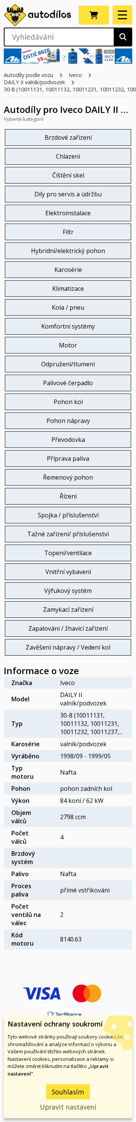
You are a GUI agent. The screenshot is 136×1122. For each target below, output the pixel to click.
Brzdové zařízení (68, 137)
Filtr (68, 232)
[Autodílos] (37, 15)
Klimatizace (68, 288)
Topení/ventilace (68, 553)
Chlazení (68, 156)
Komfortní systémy (68, 326)
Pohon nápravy (68, 421)
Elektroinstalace (68, 213)
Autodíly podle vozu (28, 75)
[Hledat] (123, 37)
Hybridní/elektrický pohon (68, 251)
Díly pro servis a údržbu (68, 194)
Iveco (75, 75)
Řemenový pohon (68, 477)
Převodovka (68, 439)
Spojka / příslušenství (68, 515)
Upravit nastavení (68, 1106)
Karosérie (68, 269)
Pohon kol (68, 402)
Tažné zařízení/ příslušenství (68, 534)
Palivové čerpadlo (68, 383)
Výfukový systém (68, 590)
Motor (68, 345)
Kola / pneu (68, 307)
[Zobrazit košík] (94, 15)
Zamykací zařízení (68, 609)
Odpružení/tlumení (68, 364)
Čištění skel (68, 175)
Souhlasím (68, 1091)
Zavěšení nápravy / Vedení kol (68, 647)
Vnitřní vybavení (68, 572)
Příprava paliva (68, 458)
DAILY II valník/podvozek (34, 82)
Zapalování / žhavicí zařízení (68, 628)
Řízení (68, 496)
